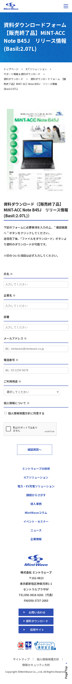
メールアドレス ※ (15, 338)
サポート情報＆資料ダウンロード (22, 74)
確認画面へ (35, 449)
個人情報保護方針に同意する (26, 413)
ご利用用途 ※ (12, 381)
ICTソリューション (36, 69)
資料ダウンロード (13, 79)
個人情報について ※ (17, 403)
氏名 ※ (8, 274)
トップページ (11, 69)
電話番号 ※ (11, 360)
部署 (6, 317)
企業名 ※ (10, 295)
